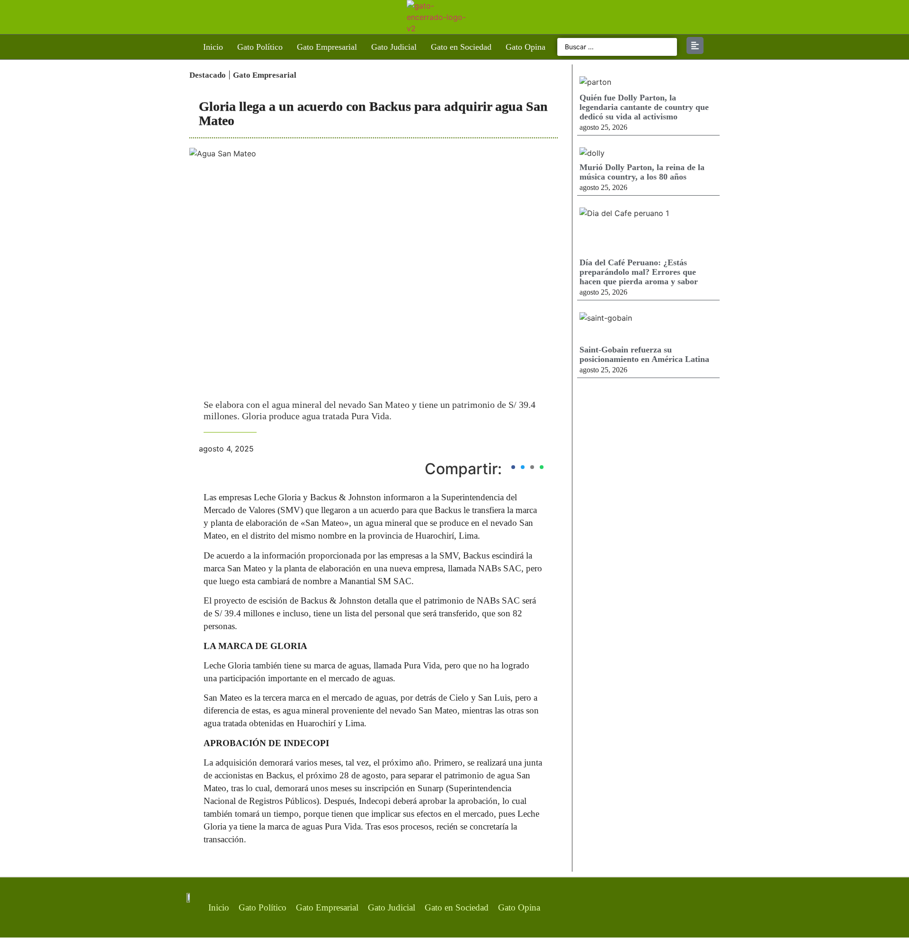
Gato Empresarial (327, 47)
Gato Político (260, 47)
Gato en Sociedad (461, 47)
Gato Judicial (394, 47)
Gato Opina (525, 47)
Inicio (213, 47)
